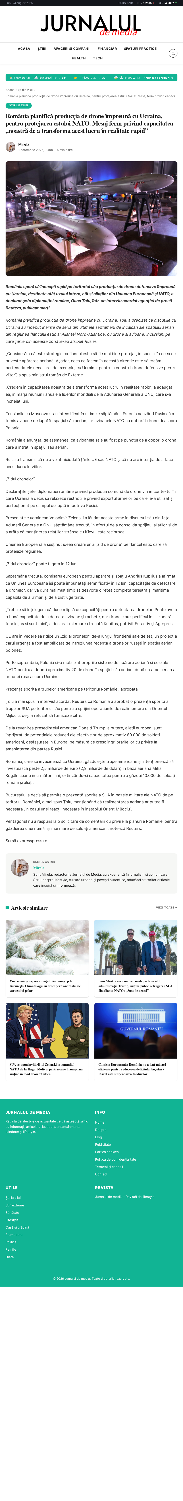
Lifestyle (12, 1220)
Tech (98, 58)
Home (99, 1122)
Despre (100, 1130)
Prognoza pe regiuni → (159, 77)
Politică (11, 1242)
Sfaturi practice (140, 48)
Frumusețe (14, 1235)
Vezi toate (165, 907)
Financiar (107, 48)
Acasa (24, 48)
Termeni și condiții (109, 1167)
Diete (10, 1257)
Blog (98, 1137)
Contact (101, 1174)
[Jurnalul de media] (91, 25)
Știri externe (15, 1205)
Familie (11, 1250)
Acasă (10, 90)
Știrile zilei (25, 90)
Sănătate (12, 1213)
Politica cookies (107, 1152)
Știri (42, 48)
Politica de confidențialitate (115, 1160)
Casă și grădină (17, 1227)
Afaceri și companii (72, 48)
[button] (173, 53)
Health (79, 58)
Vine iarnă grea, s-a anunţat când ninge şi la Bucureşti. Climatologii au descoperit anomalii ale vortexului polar (45, 985)
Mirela (23, 144)
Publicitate (103, 1145)
